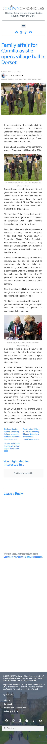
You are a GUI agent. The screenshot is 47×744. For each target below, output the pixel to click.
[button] (23, 26)
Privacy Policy (11, 711)
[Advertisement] (23, 591)
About (7, 700)
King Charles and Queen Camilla (17, 79)
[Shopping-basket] (26, 720)
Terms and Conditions (15, 707)
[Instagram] (21, 32)
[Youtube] (30, 32)
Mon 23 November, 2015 (10, 72)
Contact (8, 704)
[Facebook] (17, 32)
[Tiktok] (26, 32)
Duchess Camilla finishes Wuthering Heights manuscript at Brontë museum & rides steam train (12, 434)
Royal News (36, 79)
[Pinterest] (20, 720)
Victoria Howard (16, 75)
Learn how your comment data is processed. (23, 557)
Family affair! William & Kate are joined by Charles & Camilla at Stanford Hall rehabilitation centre (31, 434)
